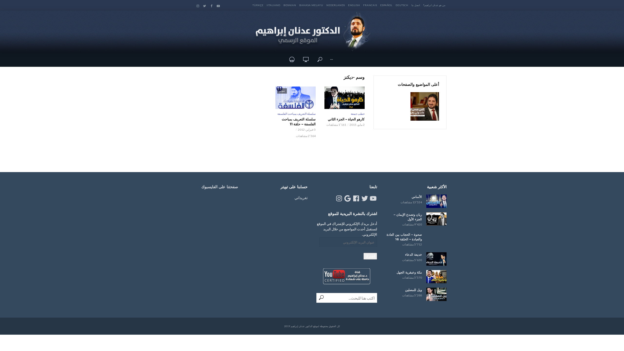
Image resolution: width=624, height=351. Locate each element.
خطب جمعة (358, 114)
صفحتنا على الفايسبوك (219, 187)
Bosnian (289, 5)
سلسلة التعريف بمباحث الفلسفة (296, 114)
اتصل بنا (415, 5)
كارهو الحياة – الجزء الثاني (346, 119)
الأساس (417, 197)
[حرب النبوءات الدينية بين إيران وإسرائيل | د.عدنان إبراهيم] (424, 106)
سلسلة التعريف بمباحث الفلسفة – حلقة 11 (299, 121)
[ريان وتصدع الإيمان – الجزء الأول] (436, 219)
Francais (370, 5)
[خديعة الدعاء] (436, 259)
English (354, 5)
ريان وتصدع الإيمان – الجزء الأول (408, 217)
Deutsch (402, 5)
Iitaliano (273, 5)
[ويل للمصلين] (436, 294)
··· (331, 59)
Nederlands (335, 5)
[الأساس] (436, 201)
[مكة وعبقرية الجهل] (436, 276)
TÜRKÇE (258, 5)
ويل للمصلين (413, 290)
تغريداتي (301, 197)
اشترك (370, 256)
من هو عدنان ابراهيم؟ (434, 5)
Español (386, 5)
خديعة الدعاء (413, 254)
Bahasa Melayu (311, 5)
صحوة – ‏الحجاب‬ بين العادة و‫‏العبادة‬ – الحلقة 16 (404, 237)
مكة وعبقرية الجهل (409, 272)
